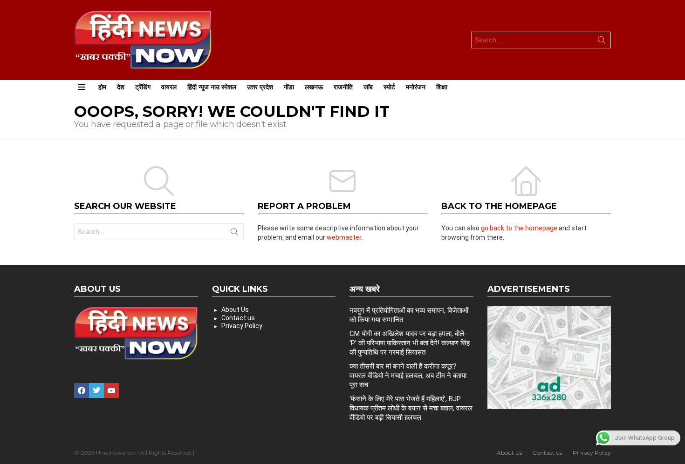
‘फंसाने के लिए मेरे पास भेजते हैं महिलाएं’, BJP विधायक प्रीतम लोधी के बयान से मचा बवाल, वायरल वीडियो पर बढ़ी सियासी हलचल (411, 408)
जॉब (368, 87)
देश (120, 87)
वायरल (169, 87)
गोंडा (289, 87)
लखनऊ (314, 87)
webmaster (344, 237)
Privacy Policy (241, 326)
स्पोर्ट (389, 87)
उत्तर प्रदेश (260, 87)
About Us (235, 309)
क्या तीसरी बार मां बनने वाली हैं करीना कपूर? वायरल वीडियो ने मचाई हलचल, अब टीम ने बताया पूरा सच (407, 375)
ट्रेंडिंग (143, 87)
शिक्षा (441, 87)
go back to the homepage (519, 228)
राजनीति (343, 87)
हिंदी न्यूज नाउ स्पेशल (211, 87)
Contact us (238, 318)
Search (601, 42)
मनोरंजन (415, 87)
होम (102, 87)
